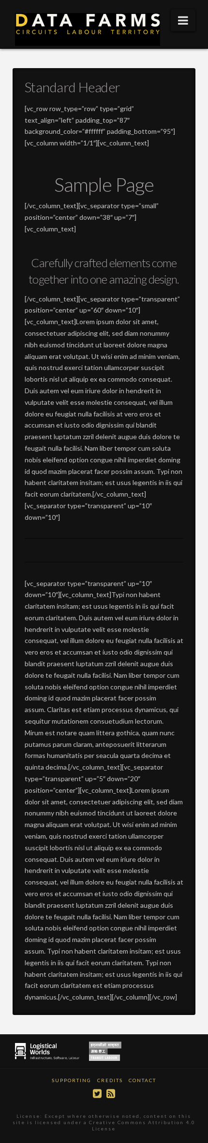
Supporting (71, 1080)
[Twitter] (97, 1093)
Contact (142, 1080)
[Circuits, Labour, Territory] (90, 29)
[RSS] (110, 1093)
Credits (110, 1080)
